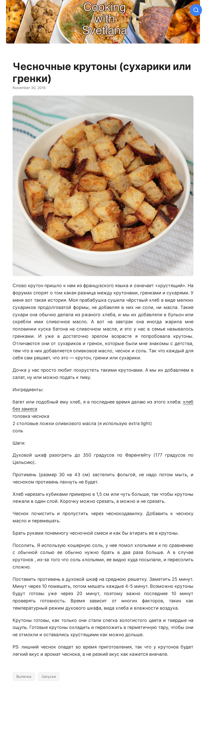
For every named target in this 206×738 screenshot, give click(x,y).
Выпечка (23, 676)
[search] (196, 10)
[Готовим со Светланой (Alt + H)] (103, 24)
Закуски (48, 676)
